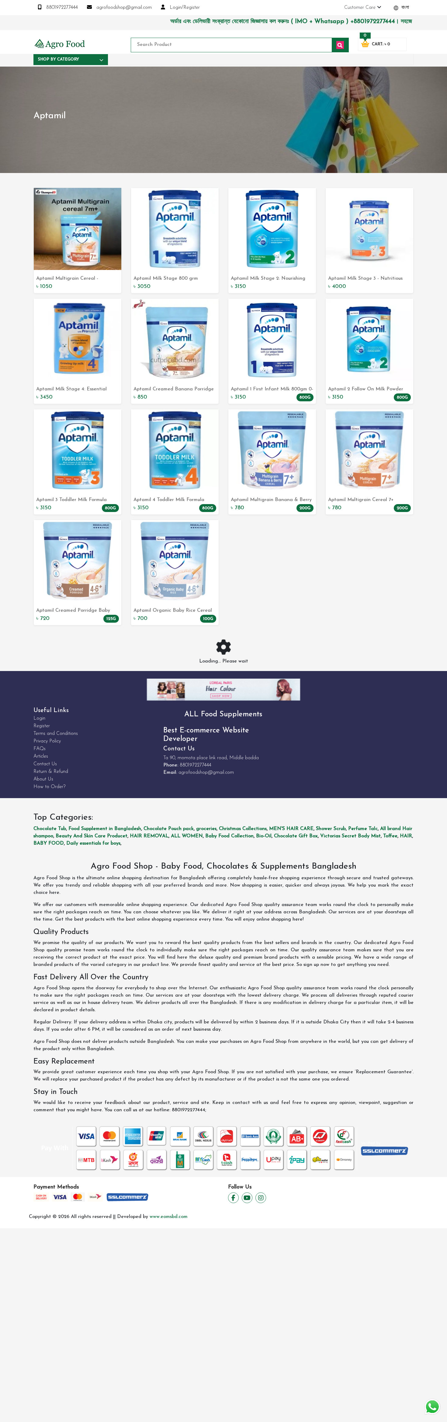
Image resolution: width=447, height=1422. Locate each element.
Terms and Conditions (55, 733)
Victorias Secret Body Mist (350, 836)
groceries (206, 828)
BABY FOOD (48, 843)
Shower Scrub (331, 828)
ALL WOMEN (187, 836)
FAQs (39, 748)
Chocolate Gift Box (296, 836)
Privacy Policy (47, 741)
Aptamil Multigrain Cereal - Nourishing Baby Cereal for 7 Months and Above (69, 279)
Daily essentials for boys (93, 843)
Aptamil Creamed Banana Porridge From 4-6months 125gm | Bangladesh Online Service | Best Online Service (174, 390)
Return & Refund (50, 771)
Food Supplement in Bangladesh (104, 828)
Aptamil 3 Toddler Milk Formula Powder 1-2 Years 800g (71, 500)
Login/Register (184, 7)
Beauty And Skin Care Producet (91, 836)
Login (39, 718)
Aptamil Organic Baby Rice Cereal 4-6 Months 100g (172, 611)
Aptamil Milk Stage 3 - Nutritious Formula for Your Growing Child (365, 279)
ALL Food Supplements (223, 714)
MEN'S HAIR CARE (291, 828)
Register (41, 726)
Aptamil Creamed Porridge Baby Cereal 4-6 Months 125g (73, 611)
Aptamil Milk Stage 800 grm (165, 278)
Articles (40, 756)
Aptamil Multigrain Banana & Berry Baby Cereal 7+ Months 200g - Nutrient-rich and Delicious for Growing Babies (271, 500)
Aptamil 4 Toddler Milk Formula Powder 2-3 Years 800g (168, 500)
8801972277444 (61, 7)
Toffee (390, 836)
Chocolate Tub (49, 828)
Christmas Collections (243, 828)
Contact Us (45, 764)
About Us (43, 779)
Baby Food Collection (229, 836)
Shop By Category (58, 59)
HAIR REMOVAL (149, 836)
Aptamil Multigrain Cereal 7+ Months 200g (361, 500)
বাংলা (404, 7)
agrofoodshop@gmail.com (123, 7)
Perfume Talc (363, 828)
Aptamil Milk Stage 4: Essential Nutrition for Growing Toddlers (71, 390)
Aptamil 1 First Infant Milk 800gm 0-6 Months (272, 390)
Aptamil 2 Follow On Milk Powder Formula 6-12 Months (365, 390)
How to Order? (49, 786)
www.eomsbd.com (169, 1216)
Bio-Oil (264, 836)
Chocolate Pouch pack (169, 828)
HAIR (406, 836)
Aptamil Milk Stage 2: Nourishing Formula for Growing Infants (268, 279)
